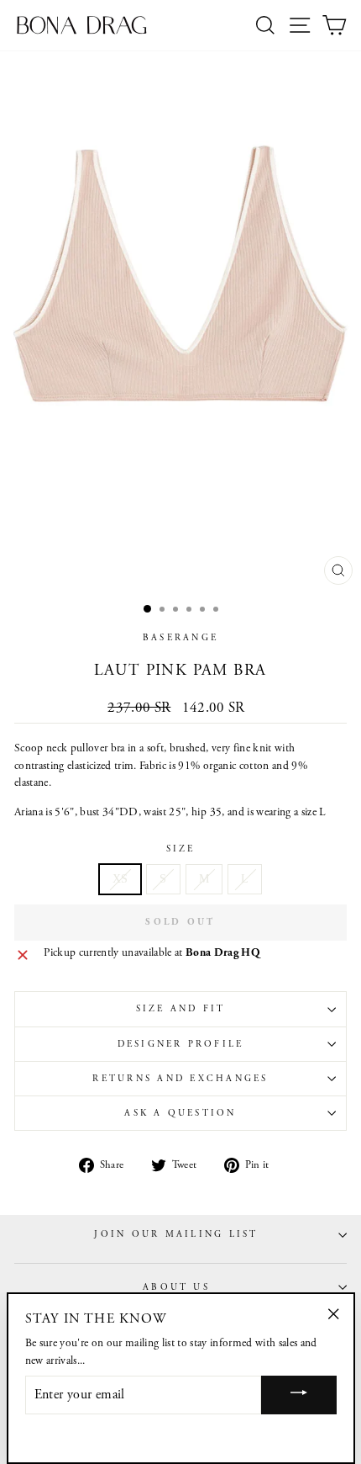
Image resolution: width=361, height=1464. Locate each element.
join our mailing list (176, 1234)
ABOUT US (176, 1287)
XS (120, 879)
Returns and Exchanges (180, 1079)
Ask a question (180, 1113)
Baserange (180, 638)
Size (181, 849)
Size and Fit (181, 1009)
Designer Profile (181, 1044)
